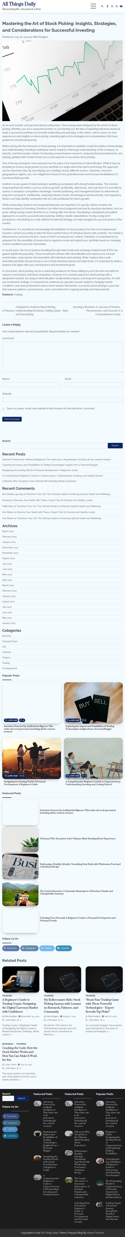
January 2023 (8, 596)
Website (6, 393)
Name (6, 378)
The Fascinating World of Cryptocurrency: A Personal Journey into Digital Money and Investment (114, 1189)
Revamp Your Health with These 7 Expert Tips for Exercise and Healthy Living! (54, 500)
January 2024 (9, 542)
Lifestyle (6, 652)
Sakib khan (7, 506)
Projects (6, 657)
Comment (8, 338)
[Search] (102, 6)
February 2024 (9, 536)
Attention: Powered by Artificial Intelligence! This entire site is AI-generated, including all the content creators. (56, 459)
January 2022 (8, 623)
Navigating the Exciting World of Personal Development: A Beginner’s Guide (40, 470)
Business (6, 636)
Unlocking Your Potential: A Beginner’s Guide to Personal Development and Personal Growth (78, 919)
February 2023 (9, 590)
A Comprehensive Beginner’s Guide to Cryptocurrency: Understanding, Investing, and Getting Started (52, 476)
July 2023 (7, 564)
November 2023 (10, 553)
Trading (18, 294)
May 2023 (7, 574)
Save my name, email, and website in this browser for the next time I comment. (51, 408)
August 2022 (8, 601)
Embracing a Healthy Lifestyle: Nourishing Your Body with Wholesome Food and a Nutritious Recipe (80, 865)
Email (68, 378)
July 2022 (7, 607)
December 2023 (10, 547)
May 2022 (7, 618)
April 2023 (7, 580)
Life (4, 647)
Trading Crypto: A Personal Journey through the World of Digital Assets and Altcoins (113, 1211)
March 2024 (8, 531)
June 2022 (7, 612)
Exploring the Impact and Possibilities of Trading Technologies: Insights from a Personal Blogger (50, 465)
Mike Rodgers (40, 37)
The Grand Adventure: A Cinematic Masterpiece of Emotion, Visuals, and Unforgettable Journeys (76, 892)
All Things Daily (19, 4)
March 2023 (8, 585)
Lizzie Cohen (10, 1064)
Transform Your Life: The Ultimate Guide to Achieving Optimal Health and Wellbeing (68, 494)
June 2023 (7, 569)
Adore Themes (95, 1232)
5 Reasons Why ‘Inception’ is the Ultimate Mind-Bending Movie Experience (39, 481)
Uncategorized (9, 668)
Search (6, 440)
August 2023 (8, 558)
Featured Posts (9, 641)
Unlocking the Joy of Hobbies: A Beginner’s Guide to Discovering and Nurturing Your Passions (113, 1167)
